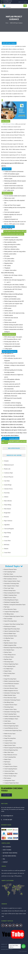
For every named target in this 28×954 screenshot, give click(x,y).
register (25, 1)
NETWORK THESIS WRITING (10, 853)
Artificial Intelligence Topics (11, 718)
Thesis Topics (7, 736)
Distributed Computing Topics (11, 602)
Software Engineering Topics (11, 664)
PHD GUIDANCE (7, 846)
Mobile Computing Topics (10, 595)
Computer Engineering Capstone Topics (14, 616)
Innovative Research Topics (11, 688)
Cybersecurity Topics (9, 771)
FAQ (4, 859)
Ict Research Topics (9, 657)
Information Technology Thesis (12, 711)
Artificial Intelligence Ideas (10, 773)
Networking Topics (9, 661)
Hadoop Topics (8, 652)
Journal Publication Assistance (11, 683)
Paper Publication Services (10, 754)
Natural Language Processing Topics (13, 747)
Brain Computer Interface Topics (12, 581)
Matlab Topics (7, 759)
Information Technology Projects (12, 700)
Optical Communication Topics (11, 631)
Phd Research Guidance (10, 626)
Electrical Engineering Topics (11, 725)
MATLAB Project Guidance (9, 46)
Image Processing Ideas (10, 738)
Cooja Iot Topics (8, 740)
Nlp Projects (7, 761)
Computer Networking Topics (11, 611)
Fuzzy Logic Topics (9, 588)
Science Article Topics (9, 686)
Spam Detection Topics (9, 723)
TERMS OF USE (4, 944)
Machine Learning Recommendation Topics (15, 604)
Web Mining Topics (9, 614)
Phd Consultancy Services (10, 578)
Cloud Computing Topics (10, 714)
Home (7, 23)
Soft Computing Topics (9, 571)
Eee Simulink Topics (9, 650)
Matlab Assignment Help (10, 645)
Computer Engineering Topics (11, 782)
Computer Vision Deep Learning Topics (14, 624)
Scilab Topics (7, 721)
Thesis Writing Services (10, 654)
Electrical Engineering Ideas (11, 750)
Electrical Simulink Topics (10, 635)
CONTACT (5, 862)
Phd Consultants (8, 618)
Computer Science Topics (10, 709)
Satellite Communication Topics (12, 716)
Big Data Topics (8, 659)
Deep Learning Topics (9, 673)
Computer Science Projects (10, 766)
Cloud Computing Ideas (10, 757)
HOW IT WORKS (7, 849)
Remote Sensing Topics (10, 590)
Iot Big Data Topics (9, 638)
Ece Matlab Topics (8, 668)
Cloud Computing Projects (10, 768)
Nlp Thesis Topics (8, 574)
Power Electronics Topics (10, 609)
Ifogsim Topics (8, 671)
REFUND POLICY (4, 946)
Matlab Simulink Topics (10, 695)
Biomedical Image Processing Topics (13, 576)
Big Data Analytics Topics (10, 643)
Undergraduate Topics (9, 780)
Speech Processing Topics (10, 621)
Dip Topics (7, 675)
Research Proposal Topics (10, 569)
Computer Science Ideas (10, 743)
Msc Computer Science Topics (11, 585)
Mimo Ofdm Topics (9, 752)
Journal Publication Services (11, 728)
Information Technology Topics (12, 693)
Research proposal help (6, 949)
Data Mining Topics (9, 702)
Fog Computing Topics (9, 666)
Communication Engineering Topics (13, 730)
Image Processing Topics (10, 678)
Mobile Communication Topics (11, 681)
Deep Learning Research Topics (12, 592)
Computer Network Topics (10, 704)
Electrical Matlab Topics (10, 633)
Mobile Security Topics (9, 733)
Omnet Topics (7, 764)
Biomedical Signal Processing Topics (13, 647)
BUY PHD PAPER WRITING (9, 856)
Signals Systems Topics (10, 745)
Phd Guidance (7, 778)
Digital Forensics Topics (10, 597)
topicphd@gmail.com (8, 815)
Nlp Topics (7, 607)
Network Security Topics (10, 775)
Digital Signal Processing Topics (12, 628)
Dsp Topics (7, 640)
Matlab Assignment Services (11, 690)
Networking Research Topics (11, 600)
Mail (20, 1)
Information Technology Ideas (11, 583)
